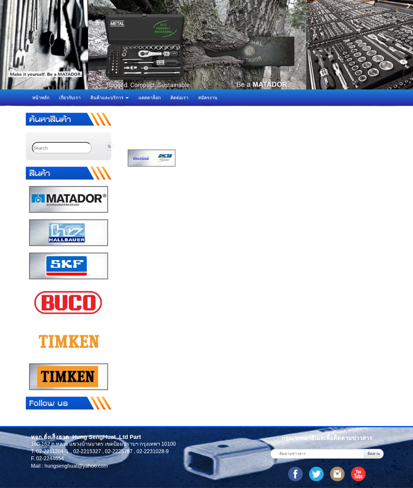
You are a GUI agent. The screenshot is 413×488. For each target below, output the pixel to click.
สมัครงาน (207, 97)
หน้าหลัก (40, 97)
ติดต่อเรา (179, 97)
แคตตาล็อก (149, 97)
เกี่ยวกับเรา (70, 97)
